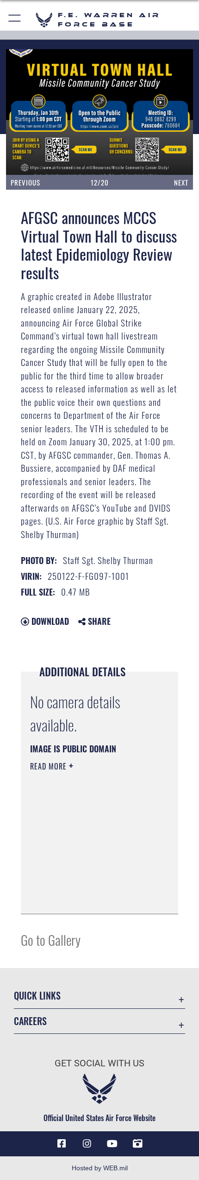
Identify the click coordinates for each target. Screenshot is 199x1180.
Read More (49, 766)
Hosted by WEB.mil (100, 1168)
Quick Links (37, 995)
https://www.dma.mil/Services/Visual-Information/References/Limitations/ (86, 884)
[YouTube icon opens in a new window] (112, 1144)
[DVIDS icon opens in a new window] (137, 1144)
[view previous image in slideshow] (36, 112)
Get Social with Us (99, 1063)
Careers (30, 1021)
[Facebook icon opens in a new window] (61, 1144)
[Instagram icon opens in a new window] (87, 1144)
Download (49, 621)
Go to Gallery (51, 939)
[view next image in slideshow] (165, 112)
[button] (15, 19)
